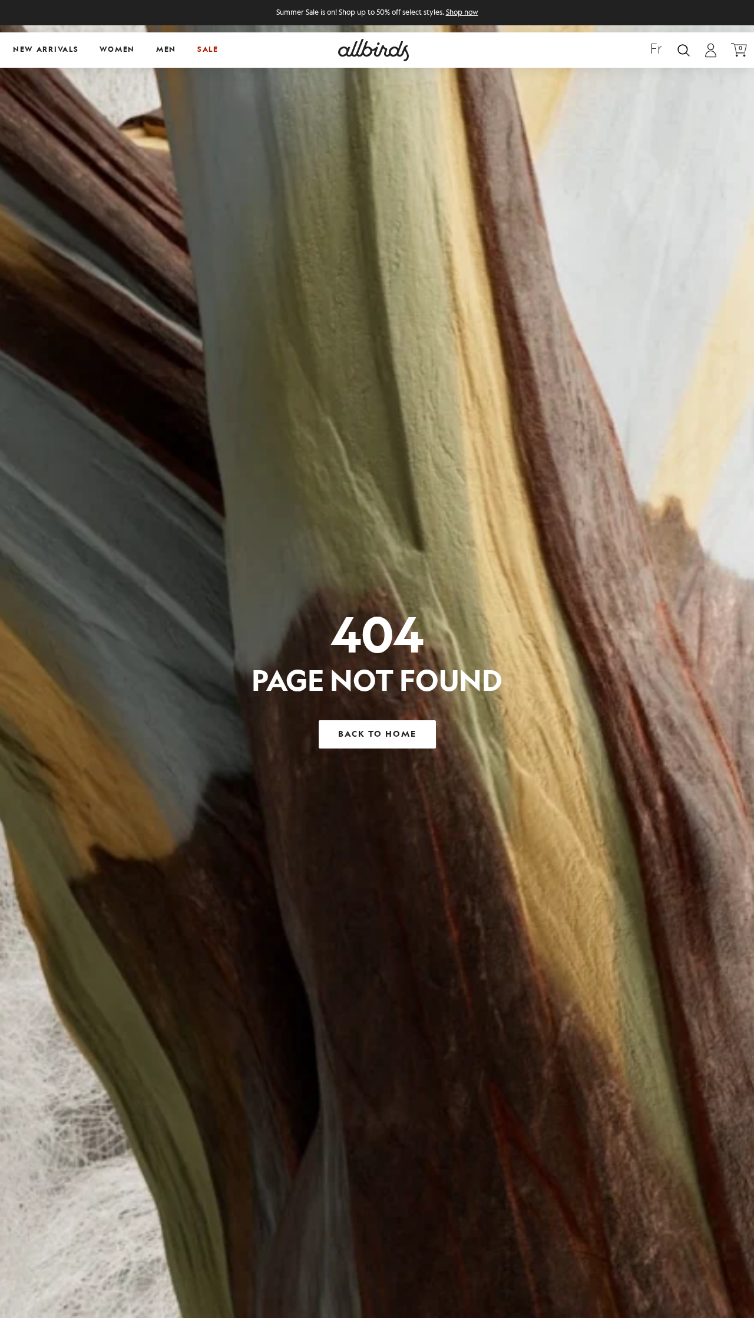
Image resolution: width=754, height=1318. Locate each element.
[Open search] (683, 50)
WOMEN (117, 50)
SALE (208, 50)
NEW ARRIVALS (45, 50)
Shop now (462, 12)
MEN (166, 50)
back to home (377, 734)
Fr (656, 50)
